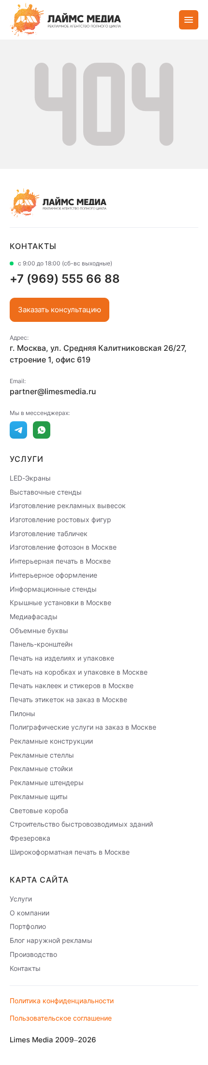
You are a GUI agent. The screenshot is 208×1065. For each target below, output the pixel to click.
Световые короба (39, 810)
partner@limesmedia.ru (53, 391)
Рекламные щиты (39, 796)
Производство (33, 954)
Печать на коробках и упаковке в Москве (79, 671)
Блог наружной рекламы (51, 940)
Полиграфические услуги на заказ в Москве (83, 727)
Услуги (21, 899)
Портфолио (28, 926)
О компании (29, 912)
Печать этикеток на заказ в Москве (68, 699)
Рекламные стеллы (42, 754)
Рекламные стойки (41, 768)
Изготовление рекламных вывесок (68, 505)
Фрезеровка (30, 838)
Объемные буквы (39, 630)
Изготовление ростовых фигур (60, 519)
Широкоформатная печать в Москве (70, 851)
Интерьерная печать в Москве (60, 561)
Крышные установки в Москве (60, 602)
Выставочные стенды (46, 491)
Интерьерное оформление (53, 575)
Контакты (25, 968)
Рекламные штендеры (47, 782)
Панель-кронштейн (41, 644)
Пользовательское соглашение (61, 1018)
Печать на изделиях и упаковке (62, 658)
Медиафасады (34, 616)
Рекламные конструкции (51, 741)
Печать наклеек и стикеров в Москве (72, 685)
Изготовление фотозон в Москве (63, 547)
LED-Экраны (30, 478)
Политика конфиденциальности (62, 1000)
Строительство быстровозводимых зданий (81, 824)
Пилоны (22, 713)
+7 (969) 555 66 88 (65, 279)
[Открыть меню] (188, 19)
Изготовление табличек (49, 533)
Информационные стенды (53, 588)
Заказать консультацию (59, 309)
